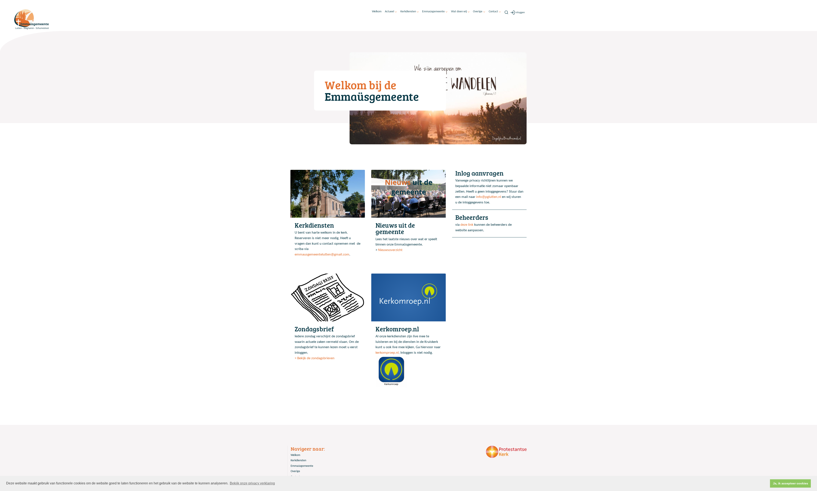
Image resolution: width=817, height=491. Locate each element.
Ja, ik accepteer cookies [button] (790, 483)
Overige (477, 11)
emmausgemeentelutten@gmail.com (322, 254)
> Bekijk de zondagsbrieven (314, 358)
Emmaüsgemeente (433, 11)
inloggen (520, 12)
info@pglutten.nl (488, 197)
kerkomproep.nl (387, 353)
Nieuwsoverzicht (390, 250)
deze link (466, 225)
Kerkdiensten (408, 11)
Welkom (376, 11)
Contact (493, 11)
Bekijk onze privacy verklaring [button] (252, 483)
